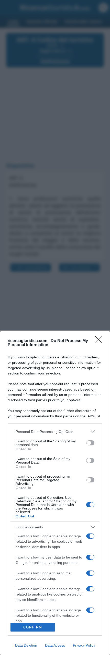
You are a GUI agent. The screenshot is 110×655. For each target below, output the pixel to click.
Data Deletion (26, 645)
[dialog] (55, 493)
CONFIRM (32, 627)
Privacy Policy (84, 645)
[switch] (90, 442)
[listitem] (55, 431)
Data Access (55, 645)
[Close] (100, 341)
